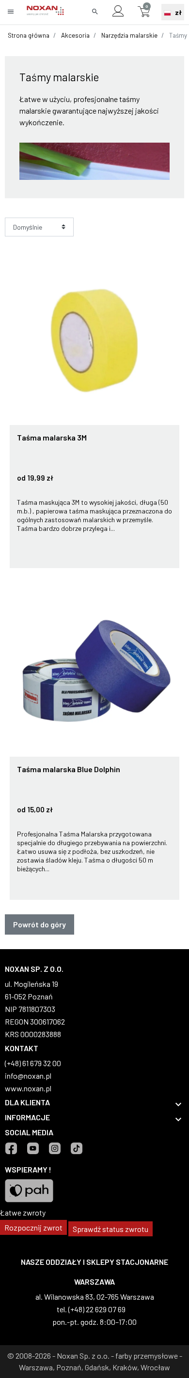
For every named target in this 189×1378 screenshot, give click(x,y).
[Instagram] (54, 1148)
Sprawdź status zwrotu (110, 1228)
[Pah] (29, 1189)
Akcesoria (75, 35)
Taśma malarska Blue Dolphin (68, 769)
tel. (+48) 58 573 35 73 (140, 1309)
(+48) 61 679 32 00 (33, 1063)
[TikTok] (76, 1148)
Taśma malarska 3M (52, 437)
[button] (95, 12)
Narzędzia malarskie (129, 35)
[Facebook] (11, 1148)
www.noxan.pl (28, 1088)
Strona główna (28, 35)
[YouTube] (33, 1148)
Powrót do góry (39, 924)
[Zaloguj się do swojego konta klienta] (118, 12)
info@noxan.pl (28, 1075)
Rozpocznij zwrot (33, 1227)
